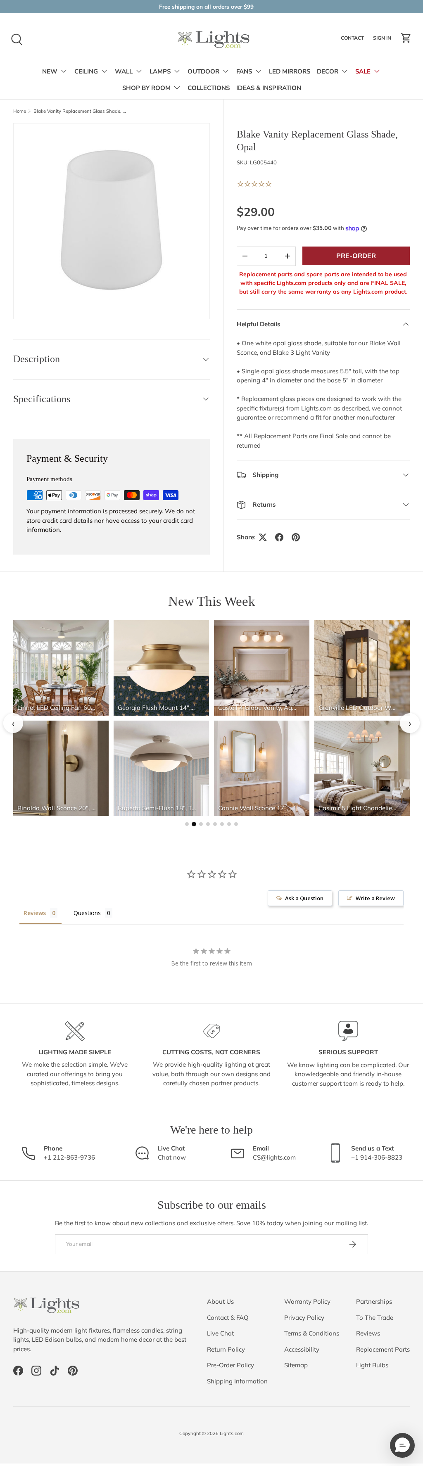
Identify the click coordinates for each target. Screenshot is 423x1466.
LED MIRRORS (289, 71)
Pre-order (356, 255)
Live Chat (220, 1333)
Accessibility (301, 1349)
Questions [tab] (87, 913)
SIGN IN (383, 40)
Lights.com (232, 1433)
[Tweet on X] (262, 537)
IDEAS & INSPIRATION (268, 88)
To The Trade (374, 1317)
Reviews (368, 1333)
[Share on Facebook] (279, 537)
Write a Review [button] (375, 898)
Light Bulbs (372, 1365)
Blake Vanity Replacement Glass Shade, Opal (79, 111)
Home (19, 111)
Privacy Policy (304, 1317)
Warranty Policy (307, 1301)
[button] (406, 38)
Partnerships (374, 1301)
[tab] (187, 824)
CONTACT (353, 40)
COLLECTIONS (209, 88)
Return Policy (226, 1349)
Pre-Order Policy (230, 1365)
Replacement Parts (383, 1349)
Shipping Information (237, 1381)
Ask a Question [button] (304, 898)
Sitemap (296, 1365)
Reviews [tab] (35, 913)
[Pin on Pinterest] (296, 537)
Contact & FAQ (228, 1317)
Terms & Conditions (311, 1333)
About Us (220, 1301)
